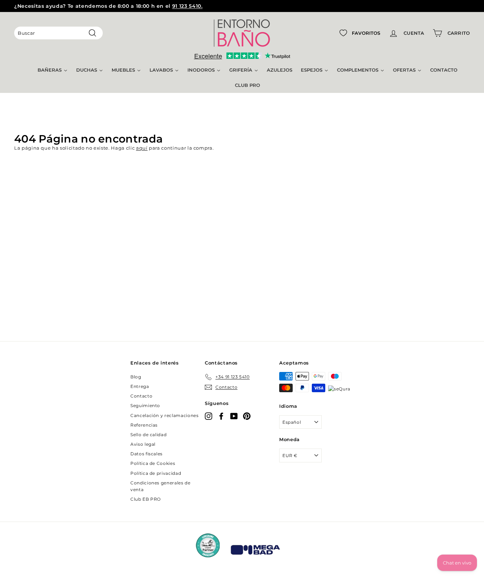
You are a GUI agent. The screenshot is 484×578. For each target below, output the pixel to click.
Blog (135, 376)
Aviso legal (143, 444)
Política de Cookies (152, 463)
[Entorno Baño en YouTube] (234, 416)
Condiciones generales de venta (160, 486)
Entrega (139, 386)
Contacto (141, 396)
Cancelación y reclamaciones (164, 415)
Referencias (144, 425)
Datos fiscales (146, 453)
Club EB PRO (145, 499)
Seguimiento (145, 405)
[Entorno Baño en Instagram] (208, 416)
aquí (142, 148)
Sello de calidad (148, 434)
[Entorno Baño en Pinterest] (247, 416)
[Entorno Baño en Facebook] (221, 416)
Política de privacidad (155, 473)
